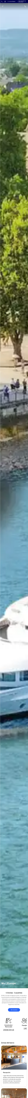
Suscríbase (12, 1)
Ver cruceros (14, 1009)
